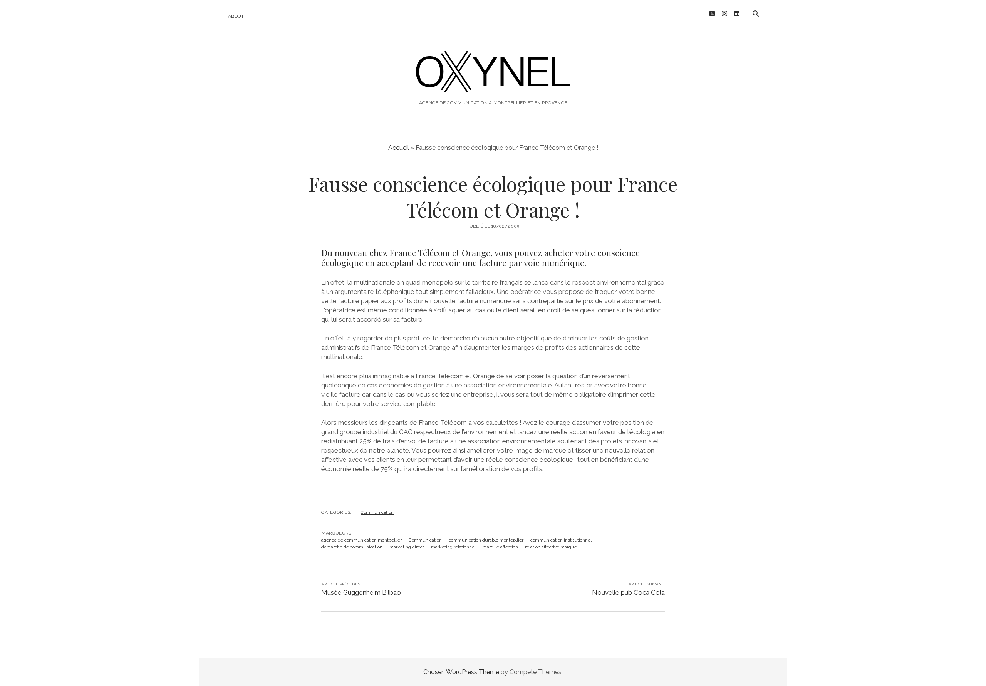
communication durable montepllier (486, 540)
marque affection (500, 547)
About (236, 16)
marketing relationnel (453, 547)
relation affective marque (551, 547)
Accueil (398, 147)
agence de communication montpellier (361, 540)
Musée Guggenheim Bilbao (361, 592)
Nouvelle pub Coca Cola (628, 592)
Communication (377, 512)
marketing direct (406, 547)
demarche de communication (351, 547)
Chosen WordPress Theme (461, 672)
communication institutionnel (561, 540)
